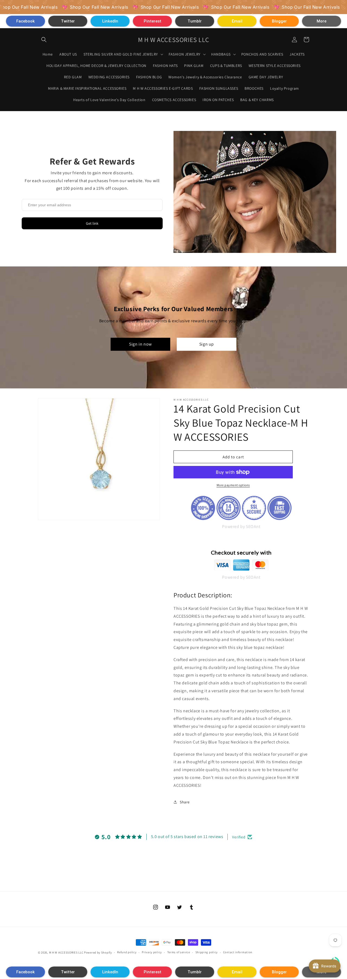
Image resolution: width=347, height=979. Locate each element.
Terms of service (178, 952)
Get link (92, 223)
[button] (25, 21)
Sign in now (140, 344)
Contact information (237, 952)
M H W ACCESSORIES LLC (66, 952)
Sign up (206, 344)
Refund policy (126, 952)
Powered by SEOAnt (241, 526)
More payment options (233, 485)
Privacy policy (152, 952)
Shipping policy (206, 952)
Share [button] (185, 801)
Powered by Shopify (98, 952)
